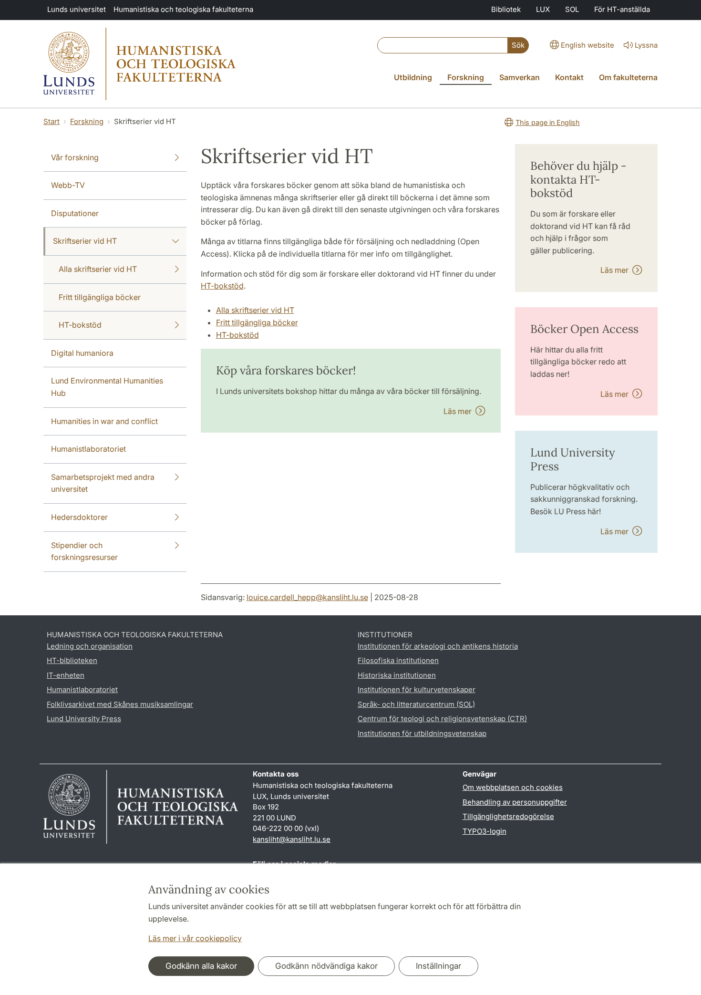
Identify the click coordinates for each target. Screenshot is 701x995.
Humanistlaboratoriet (88, 449)
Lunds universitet (76, 9)
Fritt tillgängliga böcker (100, 297)
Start (51, 121)
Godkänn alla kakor (201, 966)
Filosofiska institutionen (398, 660)
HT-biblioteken (72, 660)
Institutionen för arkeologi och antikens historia (438, 646)
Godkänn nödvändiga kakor (326, 966)
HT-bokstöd (80, 325)
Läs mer (459, 411)
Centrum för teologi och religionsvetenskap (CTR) (442, 718)
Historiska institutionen (397, 675)
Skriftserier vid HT (85, 241)
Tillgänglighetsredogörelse (508, 816)
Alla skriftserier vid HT (98, 269)
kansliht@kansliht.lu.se (291, 839)
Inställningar (438, 966)
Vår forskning (75, 157)
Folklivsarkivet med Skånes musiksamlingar (120, 704)
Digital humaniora (82, 353)
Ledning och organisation (90, 646)
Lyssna (646, 45)
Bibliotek (506, 9)
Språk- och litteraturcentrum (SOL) (416, 704)
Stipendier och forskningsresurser (84, 551)
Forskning (86, 121)
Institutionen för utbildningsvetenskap (422, 733)
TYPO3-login (484, 831)
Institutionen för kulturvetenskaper (416, 689)
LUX (543, 9)
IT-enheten (65, 675)
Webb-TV (68, 185)
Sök (518, 45)
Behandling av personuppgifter (515, 802)
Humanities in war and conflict (104, 421)
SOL (572, 9)
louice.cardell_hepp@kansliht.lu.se (307, 597)
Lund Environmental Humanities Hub (107, 387)
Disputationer (75, 213)
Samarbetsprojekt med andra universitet (103, 483)
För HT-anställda (622, 9)
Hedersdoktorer (79, 517)
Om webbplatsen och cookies (513, 787)
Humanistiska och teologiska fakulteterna (183, 9)
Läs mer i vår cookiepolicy (195, 938)
